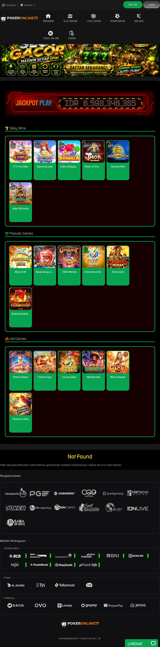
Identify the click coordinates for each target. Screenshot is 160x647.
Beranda (48, 21)
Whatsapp (11, 5)
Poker (72, 38)
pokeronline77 (72, 638)
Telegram (28, 5)
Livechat (135, 644)
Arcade (139, 21)
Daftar (132, 4)
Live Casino (94, 21)
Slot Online (70, 21)
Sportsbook (117, 21)
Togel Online (51, 38)
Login (151, 4)
